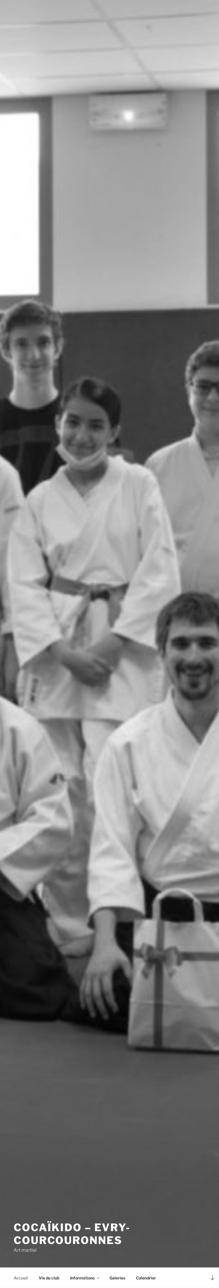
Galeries (117, 1277)
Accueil (21, 1277)
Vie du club (49, 1277)
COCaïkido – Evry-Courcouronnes (72, 1234)
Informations (82, 1277)
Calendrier (146, 1277)
